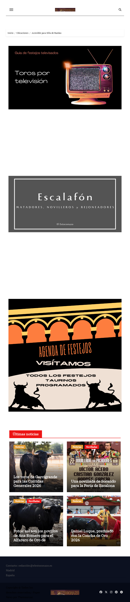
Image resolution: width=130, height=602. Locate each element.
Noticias (19, 446)
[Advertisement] (65, 143)
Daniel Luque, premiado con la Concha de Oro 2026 (92, 535)
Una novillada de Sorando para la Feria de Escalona (93, 483)
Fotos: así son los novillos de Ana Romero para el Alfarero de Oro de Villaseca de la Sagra (36, 537)
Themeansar (25, 597)
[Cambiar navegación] (11, 9)
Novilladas (91, 446)
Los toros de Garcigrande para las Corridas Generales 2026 (35, 481)
